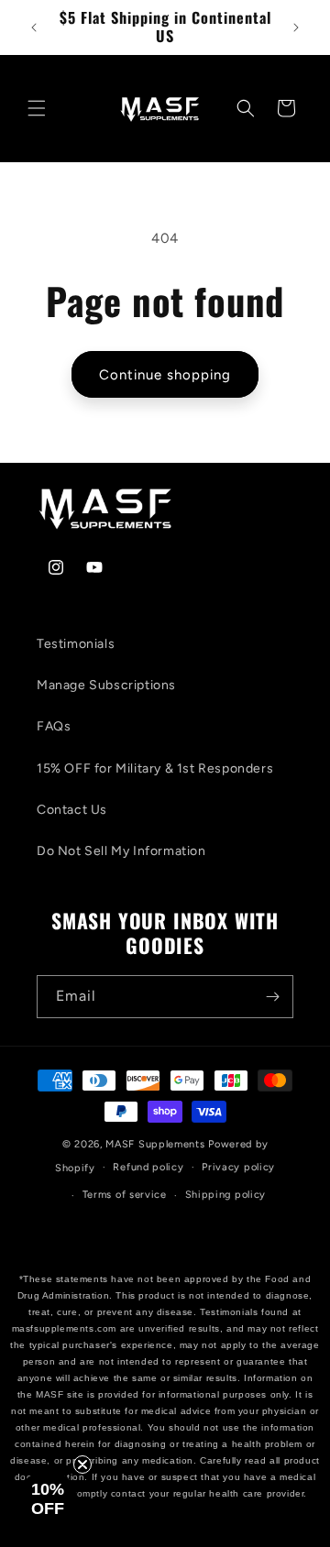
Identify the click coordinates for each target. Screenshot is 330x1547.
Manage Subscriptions (106, 685)
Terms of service (124, 1195)
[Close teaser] (82, 1464)
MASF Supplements (156, 1144)
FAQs (54, 726)
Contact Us (72, 809)
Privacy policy (238, 1167)
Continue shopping (165, 375)
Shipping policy (226, 1195)
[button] (36, 108)
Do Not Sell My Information (121, 851)
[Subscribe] (272, 996)
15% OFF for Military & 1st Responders (155, 768)
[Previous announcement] (34, 27)
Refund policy (148, 1167)
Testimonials (76, 644)
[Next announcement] (296, 27)
